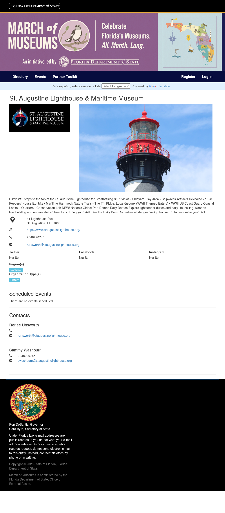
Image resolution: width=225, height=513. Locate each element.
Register (188, 76)
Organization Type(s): (25, 274)
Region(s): (17, 264)
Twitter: (14, 252)
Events (40, 76)
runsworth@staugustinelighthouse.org (53, 244)
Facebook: (87, 252)
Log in (207, 76)
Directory (20, 76)
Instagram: (157, 252)
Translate (163, 86)
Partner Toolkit (65, 76)
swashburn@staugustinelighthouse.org (45, 360)
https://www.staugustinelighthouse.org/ (53, 229)
